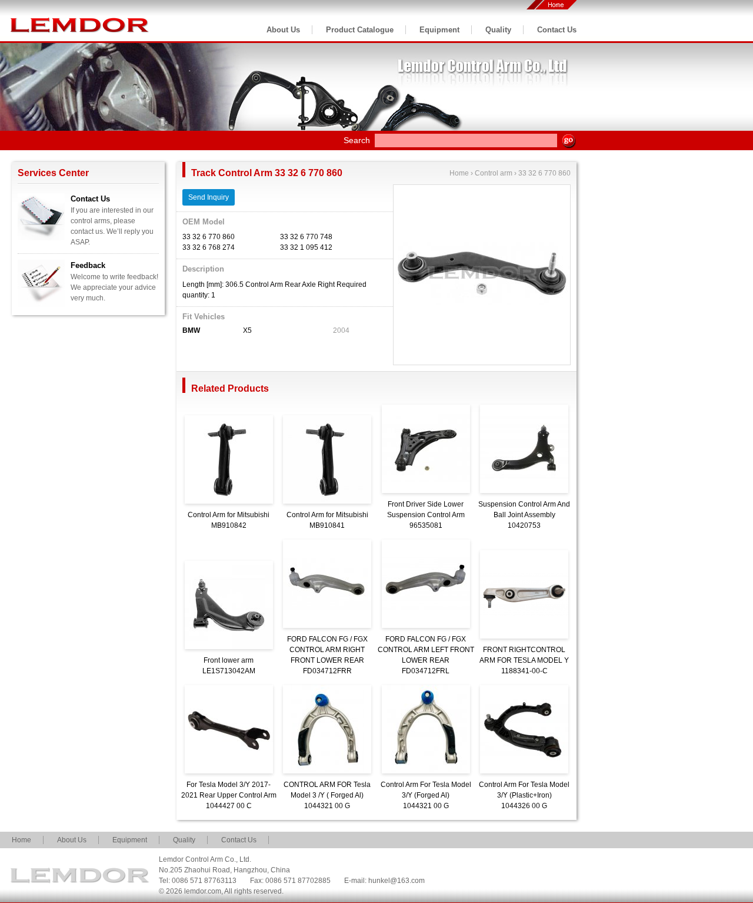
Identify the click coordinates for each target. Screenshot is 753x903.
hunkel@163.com (396, 880)
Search (357, 140)
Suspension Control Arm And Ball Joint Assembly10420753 (524, 515)
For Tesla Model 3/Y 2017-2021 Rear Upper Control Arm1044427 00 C (228, 795)
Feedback (88, 265)
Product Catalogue (360, 29)
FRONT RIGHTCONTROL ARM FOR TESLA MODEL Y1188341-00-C (524, 660)
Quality (498, 29)
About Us (283, 29)
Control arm (493, 173)
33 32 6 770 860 (544, 173)
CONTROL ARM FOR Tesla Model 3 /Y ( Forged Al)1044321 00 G (327, 795)
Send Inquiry (208, 197)
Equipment (439, 29)
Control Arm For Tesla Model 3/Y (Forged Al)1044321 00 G (426, 795)
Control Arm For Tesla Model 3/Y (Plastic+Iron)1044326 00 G (524, 795)
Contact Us (557, 29)
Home (459, 173)
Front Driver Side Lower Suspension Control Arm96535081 (426, 515)
